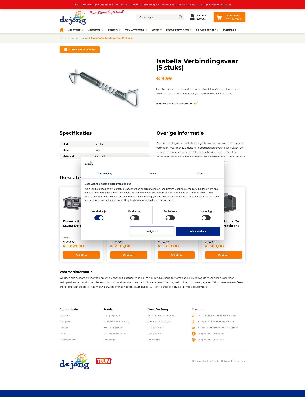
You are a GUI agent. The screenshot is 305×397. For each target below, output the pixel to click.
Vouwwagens (134, 29)
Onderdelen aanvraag (117, 321)
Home (63, 38)
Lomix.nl (240, 361)
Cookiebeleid (155, 333)
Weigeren (152, 231)
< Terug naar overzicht (82, 49)
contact (130, 286)
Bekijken (81, 255)
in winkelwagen (233, 17)
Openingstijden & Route (162, 315)
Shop (155, 29)
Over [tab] (200, 173)
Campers (94, 29)
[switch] (134, 217)
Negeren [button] (225, 4)
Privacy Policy (156, 327)
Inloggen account (202, 17)
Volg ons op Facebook (211, 333)
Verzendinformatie (115, 333)
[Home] (63, 29)
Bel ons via (216, 321)
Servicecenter (206, 29)
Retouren (109, 339)
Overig (84, 38)
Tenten (113, 29)
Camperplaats (112, 315)
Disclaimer (154, 339)
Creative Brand (210, 361)
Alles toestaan (198, 231)
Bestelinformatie (113, 327)
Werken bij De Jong (159, 321)
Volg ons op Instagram (211, 339)
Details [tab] (152, 173)
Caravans (74, 29)
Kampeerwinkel (177, 29)
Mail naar (218, 327)
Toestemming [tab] (104, 173)
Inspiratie (229, 29)
